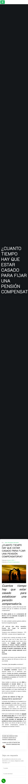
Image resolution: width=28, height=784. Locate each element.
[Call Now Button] (3, 781)
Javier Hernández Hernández (12, 542)
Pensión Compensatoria (13, 562)
